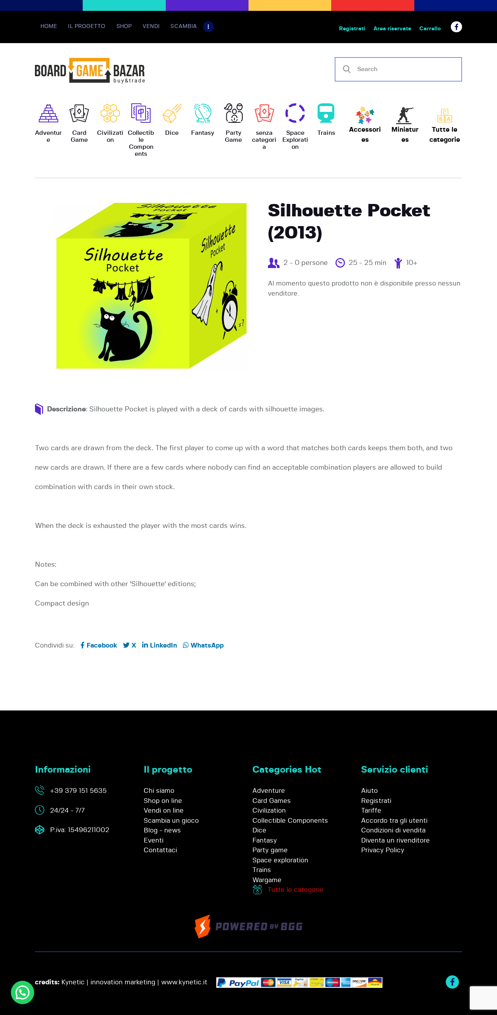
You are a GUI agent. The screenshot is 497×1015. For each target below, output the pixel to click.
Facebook (101, 645)
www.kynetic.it (184, 982)
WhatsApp (206, 645)
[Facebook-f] (456, 27)
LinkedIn (162, 645)
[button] (22, 992)
